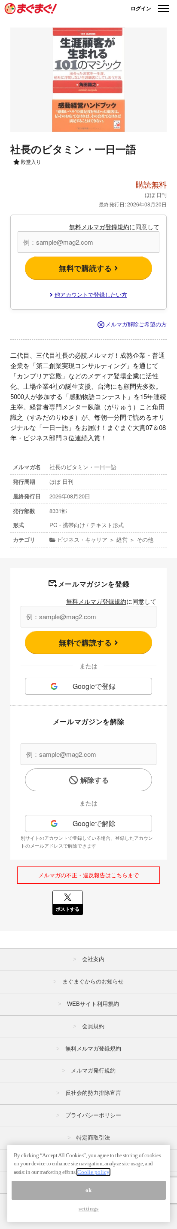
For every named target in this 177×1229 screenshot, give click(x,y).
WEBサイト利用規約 (93, 1004)
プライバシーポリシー (93, 1115)
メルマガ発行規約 (93, 1070)
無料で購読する (86, 268)
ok (88, 1190)
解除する (94, 780)
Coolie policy (93, 1172)
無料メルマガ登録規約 (99, 226)
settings (89, 1208)
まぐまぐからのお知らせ (93, 981)
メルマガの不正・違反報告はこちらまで (88, 875)
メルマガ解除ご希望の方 (136, 324)
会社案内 (93, 959)
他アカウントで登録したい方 (91, 294)
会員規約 (93, 1026)
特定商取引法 (93, 1137)
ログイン (141, 8)
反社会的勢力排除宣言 (93, 1093)
